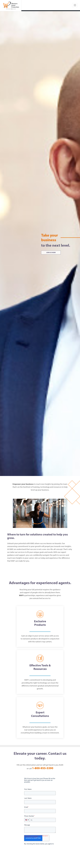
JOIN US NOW (51, 252)
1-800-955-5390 (42, 768)
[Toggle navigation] (75, 5)
